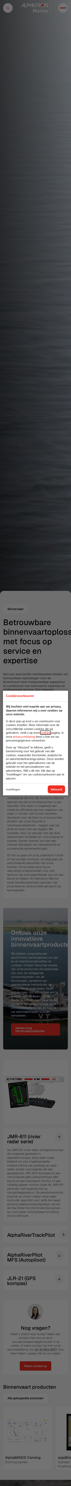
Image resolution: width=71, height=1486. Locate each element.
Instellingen (13, 789)
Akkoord (56, 789)
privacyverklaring (24, 736)
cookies (45, 732)
